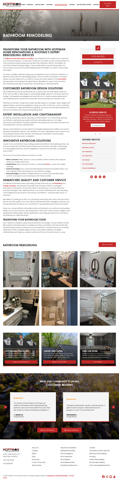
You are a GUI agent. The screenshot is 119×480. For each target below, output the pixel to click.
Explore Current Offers (59, 362)
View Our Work (107, 244)
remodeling (57, 183)
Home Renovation (61, 4)
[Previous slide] (95, 134)
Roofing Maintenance (89, 168)
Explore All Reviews (47, 430)
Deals (34, 453)
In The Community (38, 462)
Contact (96, 4)
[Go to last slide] (5, 407)
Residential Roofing (88, 147)
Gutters (72, 4)
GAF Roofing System (84, 4)
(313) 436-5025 (107, 5)
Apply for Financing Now (21, 362)
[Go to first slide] (100, 134)
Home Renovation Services (99, 450)
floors (48, 164)
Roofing (49, 4)
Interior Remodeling (96, 459)
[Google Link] (100, 177)
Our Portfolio (98, 362)
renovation (62, 79)
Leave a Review (72, 430)
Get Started (98, 125)
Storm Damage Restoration (99, 465)
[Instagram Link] (95, 177)
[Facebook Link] (91, 177)
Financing (35, 459)
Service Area (39, 4)
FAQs (34, 456)
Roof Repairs (86, 160)
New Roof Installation (89, 143)
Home (23, 4)
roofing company (9, 186)
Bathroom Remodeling (98, 453)
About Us (35, 448)
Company (29, 4)
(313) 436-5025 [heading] (98, 56)
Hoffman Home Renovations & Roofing (19, 58)
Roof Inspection (87, 155)
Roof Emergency (87, 151)
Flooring (92, 456)
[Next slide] (113, 407)
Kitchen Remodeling (97, 462)
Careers (35, 450)
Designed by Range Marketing (57, 476)
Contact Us (98, 62)
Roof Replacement (87, 164)
